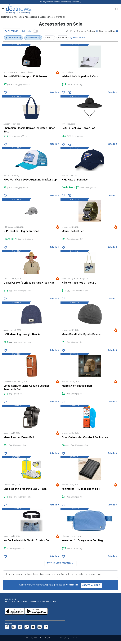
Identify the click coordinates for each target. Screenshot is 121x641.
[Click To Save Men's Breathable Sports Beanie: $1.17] (63, 350)
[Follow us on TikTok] (26, 627)
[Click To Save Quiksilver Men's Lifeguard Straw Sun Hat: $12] (5, 298)
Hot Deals (6, 17)
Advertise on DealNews (40, 601)
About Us (9, 601)
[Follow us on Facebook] (7, 627)
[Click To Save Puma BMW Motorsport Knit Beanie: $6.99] (5, 92)
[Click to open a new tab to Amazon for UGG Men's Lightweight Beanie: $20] (31, 324)
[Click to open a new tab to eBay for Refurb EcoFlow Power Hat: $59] (89, 118)
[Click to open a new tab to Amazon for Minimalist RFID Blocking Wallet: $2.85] (89, 479)
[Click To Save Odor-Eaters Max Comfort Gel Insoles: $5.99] (63, 453)
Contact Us (21, 601)
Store (48, 37)
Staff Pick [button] (13, 37)
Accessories (46, 17)
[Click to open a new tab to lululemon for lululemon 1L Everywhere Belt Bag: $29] (89, 531)
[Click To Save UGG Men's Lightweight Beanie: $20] (5, 350)
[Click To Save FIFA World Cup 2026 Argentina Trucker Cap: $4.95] (5, 195)
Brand (61, 37)
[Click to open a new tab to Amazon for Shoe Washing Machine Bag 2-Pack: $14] (31, 479)
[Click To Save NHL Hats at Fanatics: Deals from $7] (63, 195)
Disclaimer (75, 638)
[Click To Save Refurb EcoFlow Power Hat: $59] (63, 144)
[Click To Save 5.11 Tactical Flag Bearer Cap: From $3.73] (5, 247)
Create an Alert (91, 585)
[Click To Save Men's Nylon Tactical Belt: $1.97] (63, 402)
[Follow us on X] (20, 627)
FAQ (54, 601)
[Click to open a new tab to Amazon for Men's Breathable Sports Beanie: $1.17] (89, 324)
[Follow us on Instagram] (13, 627)
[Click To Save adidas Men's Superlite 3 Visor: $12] (63, 92)
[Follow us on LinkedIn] (39, 627)
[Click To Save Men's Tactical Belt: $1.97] (63, 247)
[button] (35, 31)
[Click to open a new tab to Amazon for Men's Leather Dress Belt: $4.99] (31, 428)
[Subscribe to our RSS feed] (46, 627)
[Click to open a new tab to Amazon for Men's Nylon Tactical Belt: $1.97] (89, 376)
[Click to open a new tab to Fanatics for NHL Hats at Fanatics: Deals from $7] (89, 170)
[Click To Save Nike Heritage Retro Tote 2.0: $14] (63, 298)
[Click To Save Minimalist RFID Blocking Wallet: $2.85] (63, 505)
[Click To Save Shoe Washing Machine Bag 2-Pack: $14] (5, 505)
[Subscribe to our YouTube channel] (33, 627)
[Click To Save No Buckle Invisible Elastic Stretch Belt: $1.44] (5, 556)
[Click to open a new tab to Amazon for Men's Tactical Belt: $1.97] (89, 221)
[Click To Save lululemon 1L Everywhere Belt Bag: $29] (63, 556)
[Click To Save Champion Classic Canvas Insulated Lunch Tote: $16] (5, 144)
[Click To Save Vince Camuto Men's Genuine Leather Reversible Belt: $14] (5, 402)
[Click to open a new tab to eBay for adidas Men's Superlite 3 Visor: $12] (89, 67)
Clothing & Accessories (25, 17)
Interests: (27, 31)
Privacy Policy (64, 638)
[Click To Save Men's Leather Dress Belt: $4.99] (5, 453)
